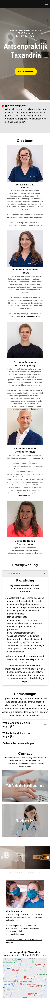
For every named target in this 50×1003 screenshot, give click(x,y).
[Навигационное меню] (46, 4)
